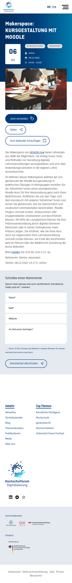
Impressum (14, 572)
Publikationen (13, 433)
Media (8, 439)
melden (15, 252)
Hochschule (42, 418)
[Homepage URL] (8, 7)
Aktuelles (10, 412)
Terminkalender (14, 418)
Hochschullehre (45, 428)
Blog (7, 423)
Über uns (10, 444)
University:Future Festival (50, 433)
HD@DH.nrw (37, 152)
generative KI (43, 423)
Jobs (52, 572)
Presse (60, 572)
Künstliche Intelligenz (48, 412)
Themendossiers (14, 428)
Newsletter (36, 576)
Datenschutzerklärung (35, 572)
